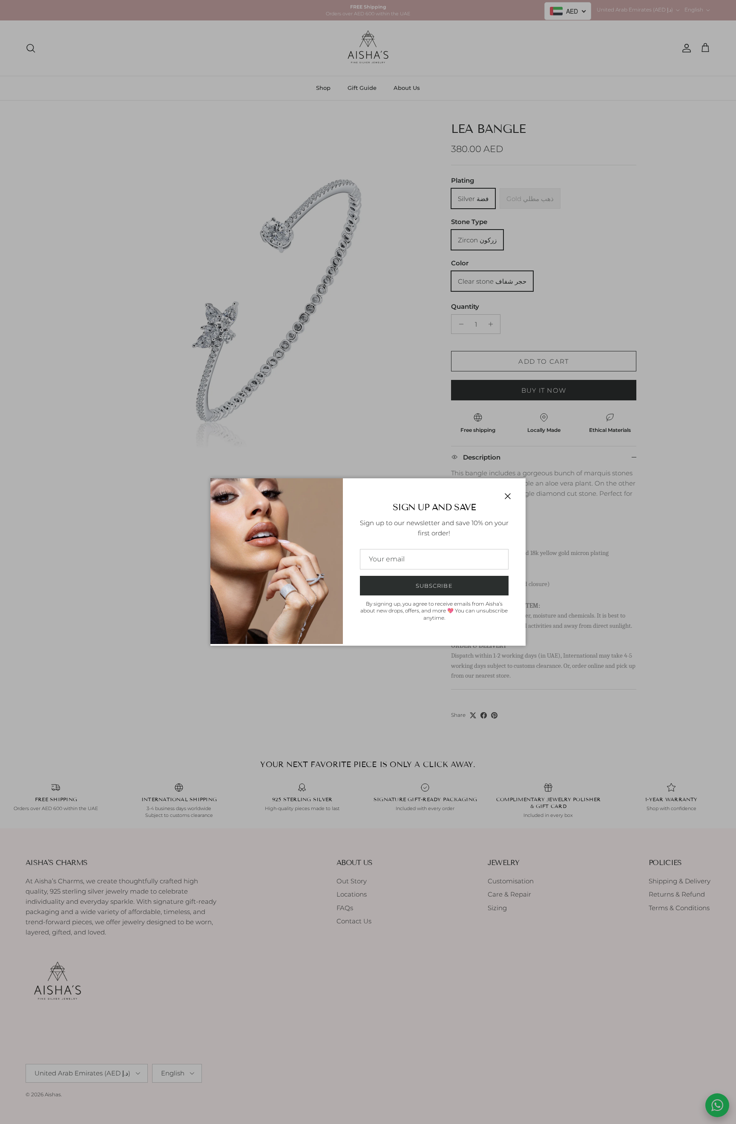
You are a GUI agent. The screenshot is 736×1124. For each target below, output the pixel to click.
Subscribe (434, 585)
